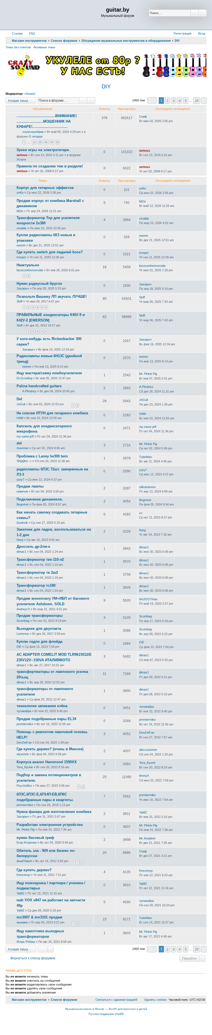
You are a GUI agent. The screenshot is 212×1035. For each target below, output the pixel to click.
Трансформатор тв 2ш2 (37, 572)
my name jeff (25, 436)
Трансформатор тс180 (36, 585)
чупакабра (24, 711)
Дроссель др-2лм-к (33, 546)
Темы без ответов (18, 47)
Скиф (143, 116)
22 (34, 142)
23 (40, 142)
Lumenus (23, 633)
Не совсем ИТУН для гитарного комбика (52, 413)
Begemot (22, 504)
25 (51, 142)
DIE (19, 646)
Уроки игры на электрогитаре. (43, 150)
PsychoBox (24, 785)
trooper (21, 257)
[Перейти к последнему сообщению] (149, 116)
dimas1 (21, 551)
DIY (106, 86)
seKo (20, 192)
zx (140, 513)
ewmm (21, 245)
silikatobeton (147, 487)
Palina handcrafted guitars (39, 386)
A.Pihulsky (29, 391)
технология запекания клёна (42, 706)
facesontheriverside (30, 270)
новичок (22, 491)
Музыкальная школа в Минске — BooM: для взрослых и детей (106, 1008)
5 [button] (186, 100)
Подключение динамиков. (40, 499)
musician (22, 448)
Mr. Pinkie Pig (148, 373)
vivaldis (21, 228)
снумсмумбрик (33, 131)
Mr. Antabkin (147, 838)
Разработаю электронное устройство (50, 825)
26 (57, 142)
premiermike (25, 724)
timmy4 (144, 775)
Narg (20, 539)
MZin (20, 211)
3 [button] (173, 100)
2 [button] (167, 100)
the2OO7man (148, 599)
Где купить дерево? (34, 870)
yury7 (20, 479)
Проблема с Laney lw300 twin (42, 456)
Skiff (19, 301)
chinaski (29, 93)
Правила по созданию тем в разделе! (50, 166)
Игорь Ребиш (26, 941)
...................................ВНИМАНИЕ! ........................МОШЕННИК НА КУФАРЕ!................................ (47, 121)
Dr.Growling (24, 378)
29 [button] (196, 100)
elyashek (23, 754)
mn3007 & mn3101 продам (39, 917)
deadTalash (24, 861)
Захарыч (23, 288)
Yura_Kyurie (25, 767)
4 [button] (180, 100)
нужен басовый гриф (35, 838)
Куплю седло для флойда (39, 641)
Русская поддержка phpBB (106, 1013)
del (19, 443)
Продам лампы (30, 486)
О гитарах (36, 136)
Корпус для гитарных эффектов (45, 188)
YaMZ (143, 812)
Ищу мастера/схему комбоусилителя (49, 373)
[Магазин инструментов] (29, 14)
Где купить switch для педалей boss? (50, 252)
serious (22, 155)
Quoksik (22, 522)
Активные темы (44, 47)
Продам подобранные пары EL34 (46, 719)
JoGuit (21, 404)
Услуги (21, 159)
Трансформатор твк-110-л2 (40, 559)
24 (45, 142)
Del (19, 399)
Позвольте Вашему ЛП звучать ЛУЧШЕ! (52, 296)
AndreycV (23, 609)
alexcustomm (148, 749)
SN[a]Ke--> (24, 461)
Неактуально (28, 265)
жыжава (22, 922)
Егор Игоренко (27, 842)
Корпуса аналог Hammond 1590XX (47, 762)
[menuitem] (29, 33)
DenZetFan (24, 742)
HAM (20, 418)
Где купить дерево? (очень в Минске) (50, 749)
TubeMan (145, 457)
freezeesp (23, 874)
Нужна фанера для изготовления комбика (54, 812)
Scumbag (23, 620)
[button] (152, 100)
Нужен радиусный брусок (39, 283)
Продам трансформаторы (40, 615)
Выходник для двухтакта (39, 628)
